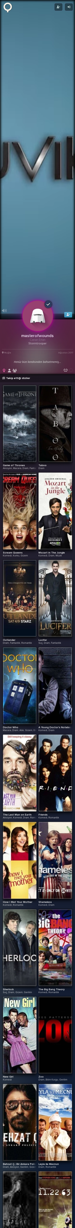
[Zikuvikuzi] (9, 7)
